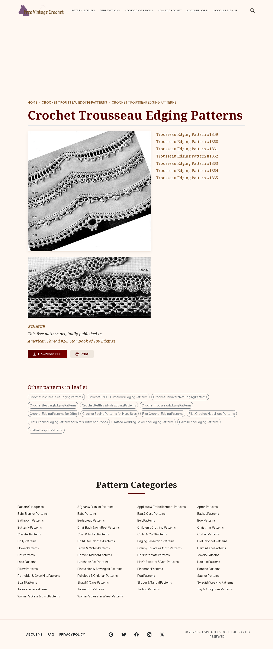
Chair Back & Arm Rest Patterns (98, 527)
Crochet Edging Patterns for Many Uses (109, 413)
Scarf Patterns (27, 582)
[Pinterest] (111, 634)
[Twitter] (162, 634)
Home (32, 102)
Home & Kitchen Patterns (94, 555)
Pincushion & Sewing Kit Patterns (99, 569)
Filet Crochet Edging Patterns (162, 413)
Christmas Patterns (210, 527)
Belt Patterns (146, 520)
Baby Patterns (87, 513)
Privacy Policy (72, 634)
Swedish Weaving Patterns (215, 582)
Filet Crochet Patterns (212, 541)
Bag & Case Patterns (151, 513)
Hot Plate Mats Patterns (153, 555)
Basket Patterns (208, 513)
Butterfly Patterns (29, 527)
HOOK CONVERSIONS (139, 10)
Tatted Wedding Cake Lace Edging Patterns (143, 422)
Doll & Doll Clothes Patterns (96, 541)
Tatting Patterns (148, 589)
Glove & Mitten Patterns (93, 548)
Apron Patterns (207, 507)
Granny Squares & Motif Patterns (159, 548)
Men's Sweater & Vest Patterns (158, 562)
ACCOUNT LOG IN (197, 10)
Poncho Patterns (208, 569)
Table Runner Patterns (32, 589)
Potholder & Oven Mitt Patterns (38, 575)
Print (85, 354)
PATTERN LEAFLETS (83, 10)
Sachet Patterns (208, 575)
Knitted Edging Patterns (46, 430)
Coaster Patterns (29, 534)
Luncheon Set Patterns (93, 562)
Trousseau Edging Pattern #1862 (187, 156)
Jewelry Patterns (208, 555)
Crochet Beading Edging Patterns (53, 405)
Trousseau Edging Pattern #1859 (187, 134)
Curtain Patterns (208, 534)
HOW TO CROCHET (170, 10)
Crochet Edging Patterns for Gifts (53, 413)
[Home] (41, 9)
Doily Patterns (26, 541)
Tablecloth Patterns (91, 589)
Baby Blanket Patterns (32, 513)
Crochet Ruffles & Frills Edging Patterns (109, 405)
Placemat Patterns (150, 569)
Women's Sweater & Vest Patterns (100, 596)
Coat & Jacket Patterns (93, 534)
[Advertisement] (136, 53)
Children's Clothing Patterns (156, 527)
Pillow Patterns (27, 569)
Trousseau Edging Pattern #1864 (187, 170)
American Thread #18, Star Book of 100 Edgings (72, 341)
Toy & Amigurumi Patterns (215, 589)
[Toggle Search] (252, 10)
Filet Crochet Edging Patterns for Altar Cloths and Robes (69, 422)
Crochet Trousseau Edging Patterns (74, 102)
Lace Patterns (26, 562)
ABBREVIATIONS (110, 10)
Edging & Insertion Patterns (155, 541)
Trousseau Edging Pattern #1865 (187, 177)
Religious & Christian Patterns (97, 575)
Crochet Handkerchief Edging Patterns (180, 397)
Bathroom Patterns (30, 520)
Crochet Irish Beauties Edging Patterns (56, 397)
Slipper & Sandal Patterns (154, 582)
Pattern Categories (30, 507)
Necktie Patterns (208, 562)
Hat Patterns (26, 555)
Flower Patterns (28, 548)
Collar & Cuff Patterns (152, 534)
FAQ (51, 634)
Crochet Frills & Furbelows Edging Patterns (118, 397)
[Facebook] (136, 634)
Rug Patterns (146, 575)
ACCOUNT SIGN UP (225, 10)
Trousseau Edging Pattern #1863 (187, 163)
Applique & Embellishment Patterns (161, 507)
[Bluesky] (123, 634)
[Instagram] (149, 634)
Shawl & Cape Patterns (93, 582)
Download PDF (50, 354)
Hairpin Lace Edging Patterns (199, 422)
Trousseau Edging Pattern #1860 (187, 141)
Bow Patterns (206, 520)
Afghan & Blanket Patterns (95, 507)
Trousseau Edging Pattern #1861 (187, 148)
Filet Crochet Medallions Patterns (212, 413)
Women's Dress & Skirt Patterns (38, 596)
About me (34, 634)
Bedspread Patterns (91, 520)
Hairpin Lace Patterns (211, 548)
